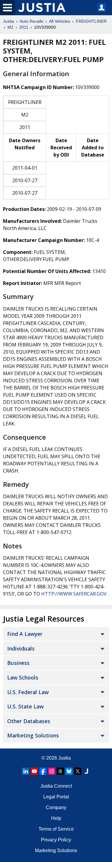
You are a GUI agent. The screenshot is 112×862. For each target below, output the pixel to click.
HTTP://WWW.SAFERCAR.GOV (74, 593)
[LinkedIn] (25, 771)
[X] (77, 771)
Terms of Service (56, 829)
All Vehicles (59, 21)
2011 (23, 27)
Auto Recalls (31, 21)
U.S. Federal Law (28, 692)
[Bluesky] (69, 771)
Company (56, 807)
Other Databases (28, 721)
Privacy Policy (56, 839)
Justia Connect (56, 786)
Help (56, 818)
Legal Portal (56, 796)
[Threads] (60, 771)
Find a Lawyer (24, 633)
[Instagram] (51, 771)
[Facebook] (43, 771)
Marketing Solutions (33, 735)
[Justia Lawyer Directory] (86, 771)
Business (18, 662)
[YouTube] (34, 771)
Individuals (21, 648)
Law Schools (22, 677)
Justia (8, 21)
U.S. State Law (25, 706)
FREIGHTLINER (91, 21)
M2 (10, 27)
